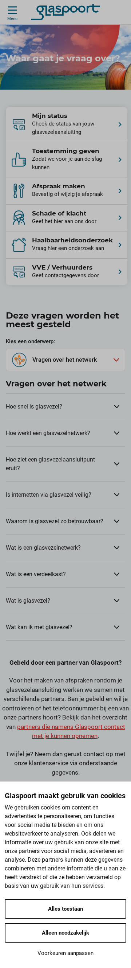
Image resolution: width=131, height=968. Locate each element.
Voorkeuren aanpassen (65, 953)
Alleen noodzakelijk (65, 933)
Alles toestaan (65, 909)
